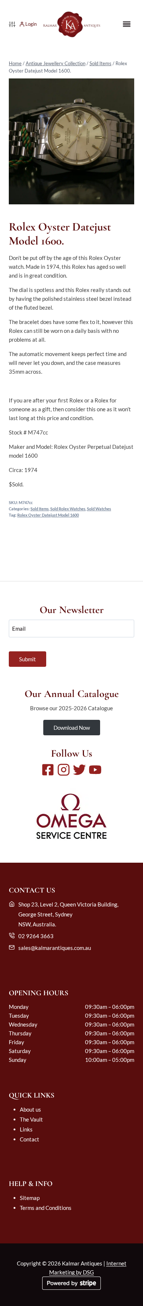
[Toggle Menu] (126, 24)
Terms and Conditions (46, 1207)
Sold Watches (99, 509)
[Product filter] (12, 24)
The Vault (31, 1119)
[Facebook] (47, 769)
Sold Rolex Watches (67, 509)
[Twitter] (79, 769)
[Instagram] (63, 769)
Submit (27, 659)
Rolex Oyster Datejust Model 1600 (48, 515)
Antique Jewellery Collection (55, 63)
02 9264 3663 (36, 936)
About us (30, 1109)
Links (26, 1129)
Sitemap (30, 1197)
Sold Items (100, 63)
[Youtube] (95, 769)
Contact (29, 1139)
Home (15, 63)
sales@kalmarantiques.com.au (54, 947)
